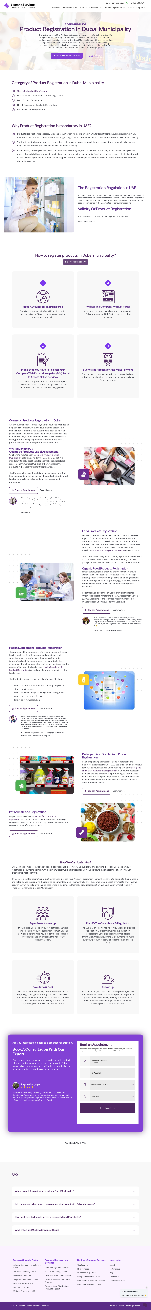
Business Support (135, 8)
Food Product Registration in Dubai (108, 551)
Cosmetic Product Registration (32, 91)
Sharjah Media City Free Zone (25, 1280)
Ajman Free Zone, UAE (21, 1276)
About (112, 1265)
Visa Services (83, 1265)
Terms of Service (117, 1306)
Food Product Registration (56, 1272)
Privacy (129, 1306)
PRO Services (83, 1269)
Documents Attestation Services (91, 1281)
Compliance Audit (69, 8)
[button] (145, 1303)
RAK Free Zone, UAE (21, 1287)
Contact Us (114, 1277)
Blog (111, 1273)
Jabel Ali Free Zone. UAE (22, 1284)
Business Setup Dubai (86, 1273)
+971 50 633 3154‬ (137, 3)
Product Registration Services (57, 1268)
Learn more (93, 56)
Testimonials (115, 1269)
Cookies (136, 1306)
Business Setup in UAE (89, 8)
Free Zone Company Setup (24, 1272)
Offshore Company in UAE (23, 1291)
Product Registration (113, 8)
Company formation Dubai (88, 1277)
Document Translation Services (90, 1285)
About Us (56, 8)
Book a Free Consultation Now (67, 56)
